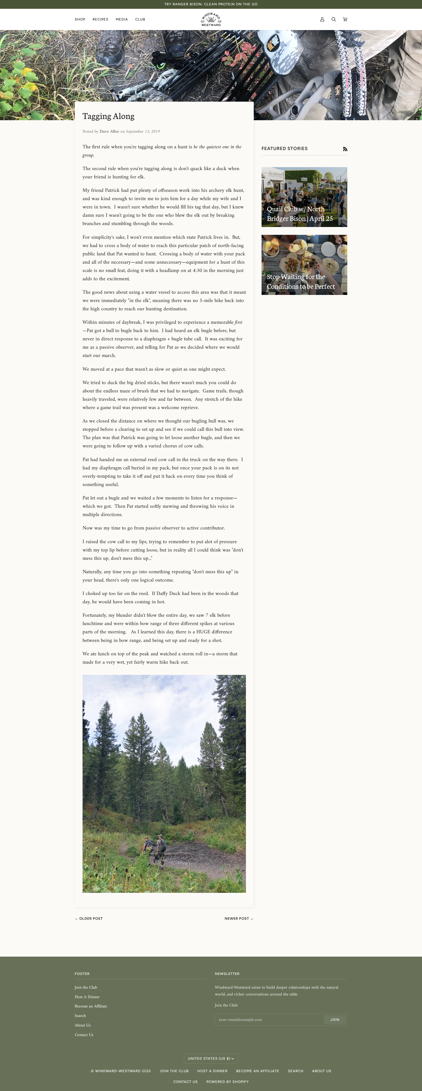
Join (334, 1019)
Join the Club (86, 987)
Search (80, 1016)
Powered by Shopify (227, 1082)
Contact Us (84, 1035)
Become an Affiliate (91, 1006)
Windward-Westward (118, 1071)
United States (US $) (209, 1058)
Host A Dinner (87, 997)
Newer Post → (239, 918)
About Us (83, 1025)
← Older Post (89, 918)
